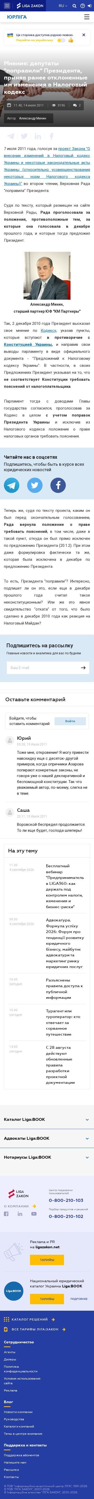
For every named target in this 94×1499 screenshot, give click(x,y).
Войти (70, 721)
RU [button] (61, 6)
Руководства (14, 1419)
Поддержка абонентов (21, 1455)
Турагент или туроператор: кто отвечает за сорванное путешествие (63, 1022)
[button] (7, 6)
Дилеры (10, 1359)
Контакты (11, 1477)
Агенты (9, 1352)
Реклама (10, 1390)
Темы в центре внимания (23, 1434)
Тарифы (47, 1260)
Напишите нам (15, 1462)
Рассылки (11, 1470)
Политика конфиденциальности (20, 1369)
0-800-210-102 (66, 1216)
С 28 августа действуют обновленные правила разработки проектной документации (60, 1065)
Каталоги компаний (19, 1426)
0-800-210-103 (66, 1200)
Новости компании (18, 1412)
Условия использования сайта (22, 1381)
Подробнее (78, 1298)
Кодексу (48, 330)
